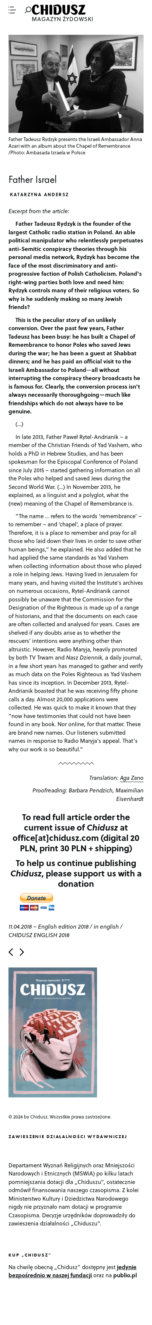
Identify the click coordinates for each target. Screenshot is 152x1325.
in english (106, 926)
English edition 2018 (63, 926)
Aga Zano (132, 778)
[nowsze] (10, 952)
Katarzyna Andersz (39, 194)
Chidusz (59, 9)
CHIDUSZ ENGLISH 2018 (38, 935)
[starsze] (21, 952)
